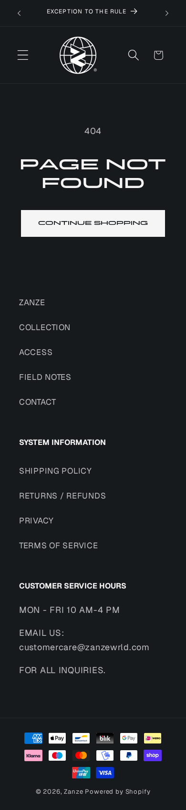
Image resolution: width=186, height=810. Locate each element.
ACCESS (35, 352)
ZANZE (32, 302)
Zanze (73, 792)
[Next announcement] (166, 13)
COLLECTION (45, 327)
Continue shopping (93, 223)
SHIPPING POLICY (55, 471)
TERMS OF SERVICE (58, 545)
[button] (23, 55)
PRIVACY (36, 520)
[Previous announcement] (19, 13)
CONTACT (37, 402)
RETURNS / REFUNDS (62, 495)
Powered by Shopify (117, 792)
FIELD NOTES (45, 377)
